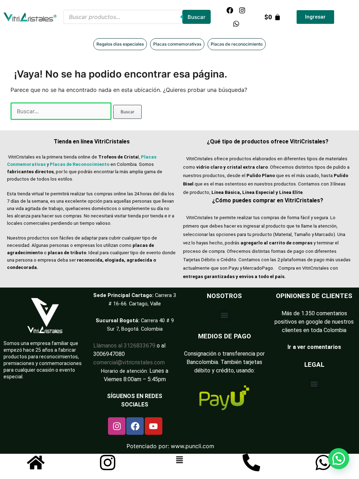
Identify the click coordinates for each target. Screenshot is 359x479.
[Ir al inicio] (36, 462)
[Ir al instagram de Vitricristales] (107, 462)
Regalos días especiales (120, 44)
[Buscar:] (62, 111)
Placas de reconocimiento (237, 44)
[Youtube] (153, 426)
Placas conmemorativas (177, 44)
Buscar (196, 17)
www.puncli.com (192, 446)
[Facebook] (230, 10)
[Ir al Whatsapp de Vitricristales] (323, 462)
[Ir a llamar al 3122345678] (251, 462)
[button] (224, 315)
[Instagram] (242, 10)
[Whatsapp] (236, 23)
